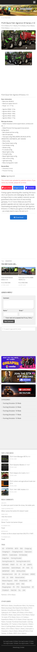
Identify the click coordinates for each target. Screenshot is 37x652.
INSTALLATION (21, 571)
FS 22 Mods (18, 619)
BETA (16, 548)
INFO (13, 571)
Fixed (3, 528)
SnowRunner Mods (14, 610)
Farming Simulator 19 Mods (12, 411)
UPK (24, 590)
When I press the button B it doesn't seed (14, 511)
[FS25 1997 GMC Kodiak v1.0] (5, 492)
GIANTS (29, 564)
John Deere (25, 574)
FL (17, 564)
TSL (19, 590)
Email (21, 310)
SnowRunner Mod (19, 605)
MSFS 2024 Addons (20, 633)
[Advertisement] (18, 80)
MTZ (3, 584)
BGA (21, 548)
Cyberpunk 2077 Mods (8, 612)
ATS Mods (20, 612)
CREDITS (4, 555)
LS (7, 577)
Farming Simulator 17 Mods (12, 415)
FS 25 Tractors (6, 18)
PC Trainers (13, 624)
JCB (16, 574)
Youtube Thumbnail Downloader (16, 622)
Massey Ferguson (7, 580)
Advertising (16, 647)
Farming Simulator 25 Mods (10, 641)
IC (31, 568)
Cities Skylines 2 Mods (25, 624)
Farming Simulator (16, 558)
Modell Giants (23, 580)
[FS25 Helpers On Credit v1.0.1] (5, 475)
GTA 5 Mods (10, 629)
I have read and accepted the (19, 318)
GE (24, 564)
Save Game (17, 615)
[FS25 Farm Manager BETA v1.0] (5, 459)
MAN (11, 577)
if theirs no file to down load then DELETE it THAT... (17, 533)
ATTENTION (9, 548)
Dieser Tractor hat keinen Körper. (12, 522)
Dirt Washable (23, 555)
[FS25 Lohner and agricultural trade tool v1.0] (5, 483)
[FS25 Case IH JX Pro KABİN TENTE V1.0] (27, 271)
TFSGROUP (5, 590)
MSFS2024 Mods (7, 605)
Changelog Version (17, 552)
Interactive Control (8, 168)
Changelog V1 (6, 552)
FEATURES (5, 564)
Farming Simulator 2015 (23, 561)
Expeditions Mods (7, 619)
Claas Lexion (28, 552)
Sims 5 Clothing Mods (8, 626)
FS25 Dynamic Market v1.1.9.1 (20, 465)
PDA (23, 584)
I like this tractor (6, 517)
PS (14, 587)
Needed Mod (8, 261)
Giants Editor (5, 568)
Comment (6, 298)
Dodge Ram (5, 558)
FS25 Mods (25, 615)
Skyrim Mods (13, 631)
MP (30, 580)
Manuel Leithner (19, 577)
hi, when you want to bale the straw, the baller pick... (18, 505)
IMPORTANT (5, 571)
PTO (18, 587)
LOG (3, 577)
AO (3, 548)
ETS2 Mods (11, 617)
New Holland (10, 584)
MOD (15, 580)
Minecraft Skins (24, 631)
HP (23, 568)
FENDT (12, 564)
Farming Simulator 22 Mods (12, 407)
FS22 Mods (24, 610)
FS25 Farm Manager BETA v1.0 (20, 456)
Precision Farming (8, 170)
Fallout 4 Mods (20, 629)
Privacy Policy (28, 318)
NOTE (17, 584)
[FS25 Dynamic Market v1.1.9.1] (5, 467)
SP (33, 587)
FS (21, 564)
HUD (27, 568)
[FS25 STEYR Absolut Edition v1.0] (9, 271)
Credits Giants (13, 555)
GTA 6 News (12, 595)
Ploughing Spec (6, 587)
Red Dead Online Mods (20, 608)
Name (5, 310)
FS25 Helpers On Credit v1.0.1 (19, 473)
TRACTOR (13, 590)
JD (19, 574)
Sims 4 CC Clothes (22, 617)
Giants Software (15, 568)
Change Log (28, 548)
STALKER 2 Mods (6, 615)
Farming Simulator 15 (8, 561)
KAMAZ (33, 574)
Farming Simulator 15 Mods (12, 418)
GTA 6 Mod (28, 612)
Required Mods (25, 587)
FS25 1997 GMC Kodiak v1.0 (19, 489)
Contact (22, 647)
